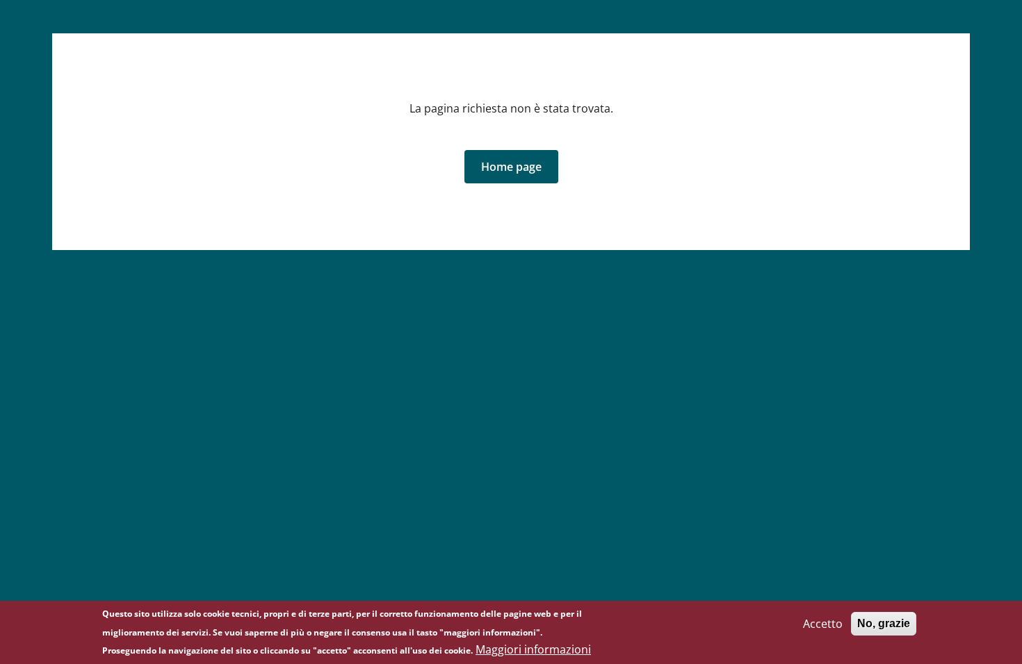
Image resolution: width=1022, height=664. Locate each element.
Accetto (823, 623)
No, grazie (883, 623)
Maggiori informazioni (533, 649)
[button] (511, 166)
